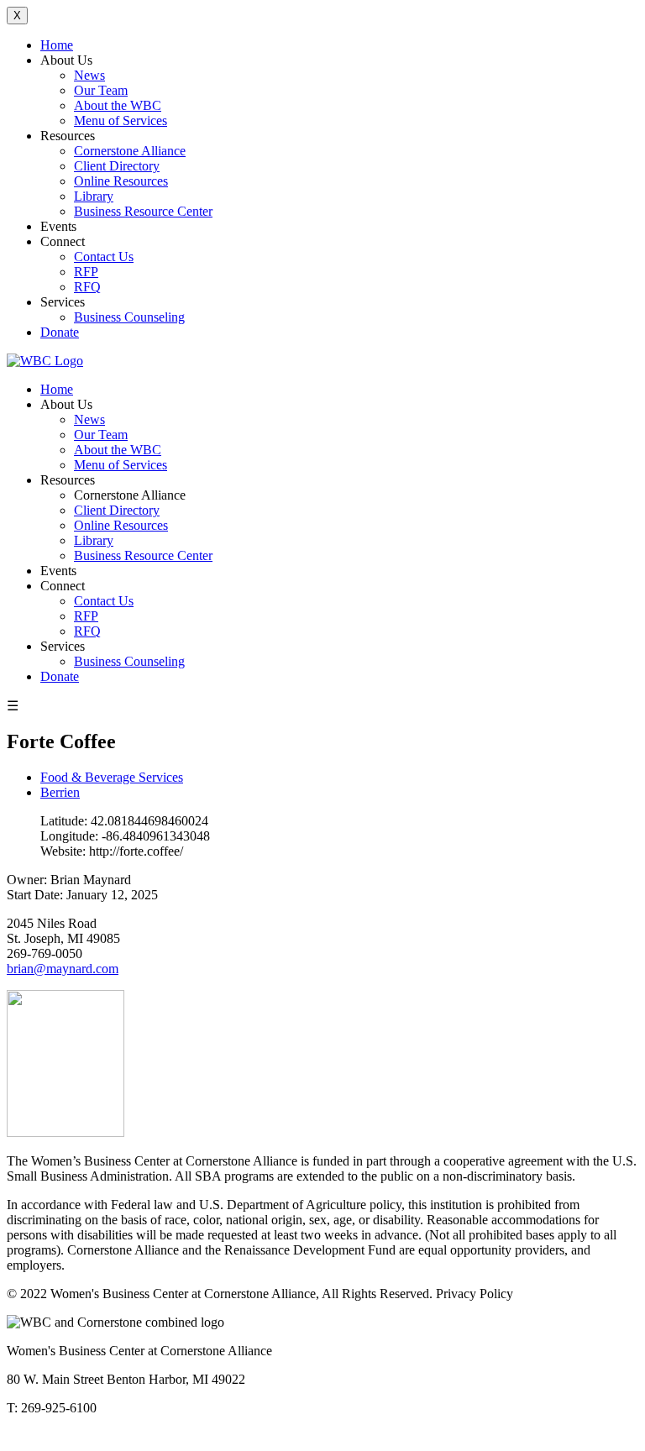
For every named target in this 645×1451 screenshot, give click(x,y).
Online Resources (121, 181)
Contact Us (104, 256)
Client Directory (117, 166)
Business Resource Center (143, 211)
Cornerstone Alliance (130, 151)
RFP (86, 272)
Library (93, 196)
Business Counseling (129, 317)
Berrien (60, 792)
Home (56, 45)
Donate (59, 332)
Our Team (101, 90)
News (89, 75)
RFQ (87, 287)
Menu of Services (120, 120)
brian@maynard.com (62, 968)
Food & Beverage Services (111, 777)
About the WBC (117, 105)
